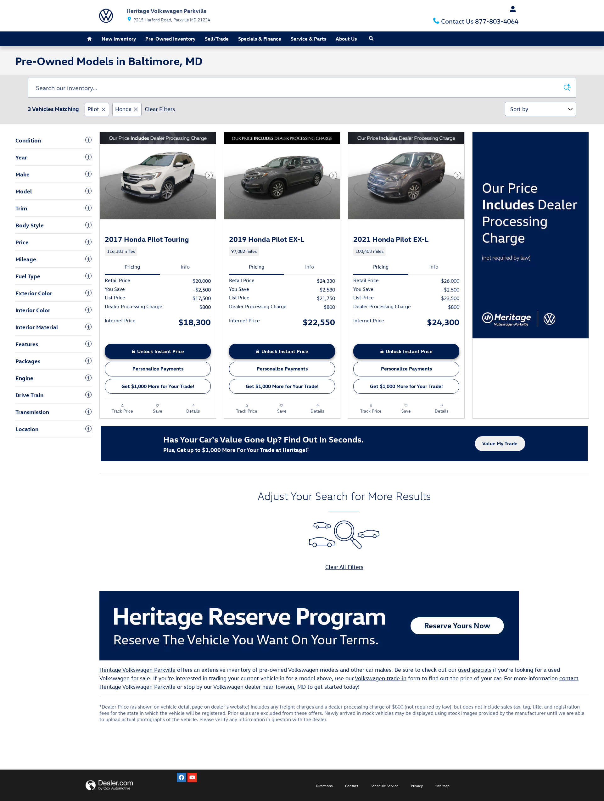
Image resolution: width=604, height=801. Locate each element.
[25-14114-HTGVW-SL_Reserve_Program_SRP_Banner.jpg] (309, 625)
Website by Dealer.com (109, 785)
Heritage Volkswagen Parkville (137, 669)
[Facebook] (181, 777)
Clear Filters (160, 109)
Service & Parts (308, 39)
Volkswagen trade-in (380, 678)
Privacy (417, 785)
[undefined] (344, 625)
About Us (346, 39)
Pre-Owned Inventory (170, 39)
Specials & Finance (259, 39)
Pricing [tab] (132, 267)
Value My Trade (499, 443)
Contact (351, 785)
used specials (474, 669)
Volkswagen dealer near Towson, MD (259, 686)
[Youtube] (192, 777)
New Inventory (119, 39)
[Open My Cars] (511, 9)
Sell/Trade (217, 39)
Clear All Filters (344, 567)
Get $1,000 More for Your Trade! (157, 386)
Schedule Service (384, 785)
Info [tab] (185, 267)
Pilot (93, 109)
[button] (158, 251)
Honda (123, 109)
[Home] (106, 15)
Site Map (442, 785)
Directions (324, 785)
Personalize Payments (157, 368)
